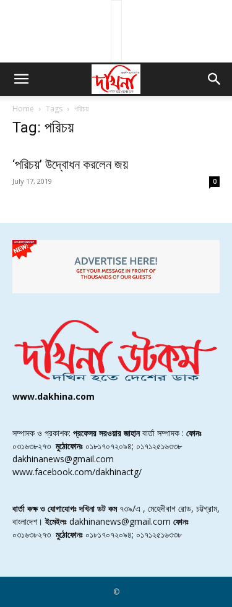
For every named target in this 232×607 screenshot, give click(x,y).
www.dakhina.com (53, 396)
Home (23, 108)
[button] (21, 79)
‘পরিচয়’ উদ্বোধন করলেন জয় (70, 164)
